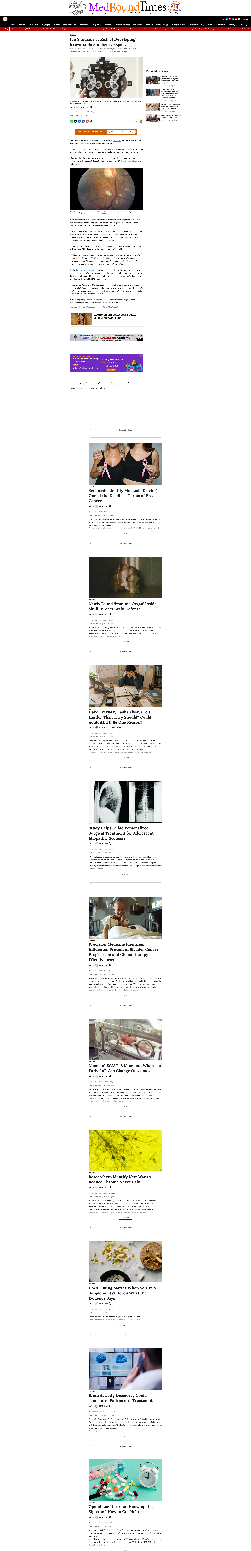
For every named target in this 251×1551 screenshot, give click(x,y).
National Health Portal (79, 388)
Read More (126, 533)
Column (56, 25)
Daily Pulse (96, 25)
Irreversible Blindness (127, 383)
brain (122, 1425)
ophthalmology (76, 383)
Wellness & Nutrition (216, 25)
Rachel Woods (95, 1317)
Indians (112, 383)
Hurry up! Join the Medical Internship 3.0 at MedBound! (94, 307)
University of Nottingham (112, 1317)
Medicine (108, 25)
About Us (22, 25)
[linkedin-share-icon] (83, 122)
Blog (202, 25)
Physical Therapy (122, 25)
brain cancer (144, 633)
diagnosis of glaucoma (84, 270)
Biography (46, 25)
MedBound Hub (69, 25)
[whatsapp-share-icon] (71, 122)
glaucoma (117, 140)
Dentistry (193, 25)
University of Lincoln (132, 1317)
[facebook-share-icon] (79, 122)
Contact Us (34, 25)
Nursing (231, 25)
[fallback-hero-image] (153, 80)
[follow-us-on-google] (141, 121)
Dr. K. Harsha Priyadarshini (110, 727)
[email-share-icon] (87, 122)
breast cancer (111, 522)
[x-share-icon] (75, 122)
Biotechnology (162, 25)
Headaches (90, 383)
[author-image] (77, 107)
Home (13, 25)
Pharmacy (149, 25)
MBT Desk (84, 107)
